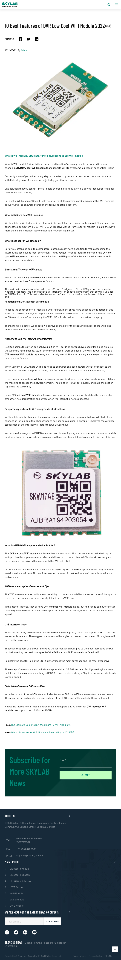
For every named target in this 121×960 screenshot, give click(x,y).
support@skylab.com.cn (29, 855)
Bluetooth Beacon (20, 874)
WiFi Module (16, 893)
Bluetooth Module (19, 868)
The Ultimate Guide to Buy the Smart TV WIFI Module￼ (40, 724)
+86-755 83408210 (26, 838)
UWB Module (17, 905)
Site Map (109, 956)
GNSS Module (17, 899)
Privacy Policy (95, 956)
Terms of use (79, 956)
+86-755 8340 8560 (26, 849)
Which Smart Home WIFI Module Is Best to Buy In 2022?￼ (42, 732)
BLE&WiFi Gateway (20, 880)
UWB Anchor (17, 886)
